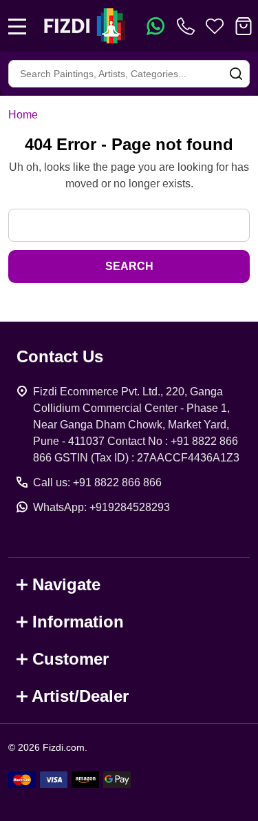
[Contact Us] (188, 26)
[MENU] (17, 26)
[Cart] (243, 26)
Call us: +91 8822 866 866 (97, 482)
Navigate (66, 584)
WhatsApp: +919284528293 (101, 507)
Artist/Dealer (80, 696)
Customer (70, 658)
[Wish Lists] (214, 26)
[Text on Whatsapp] (155, 26)
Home (23, 115)
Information (78, 621)
